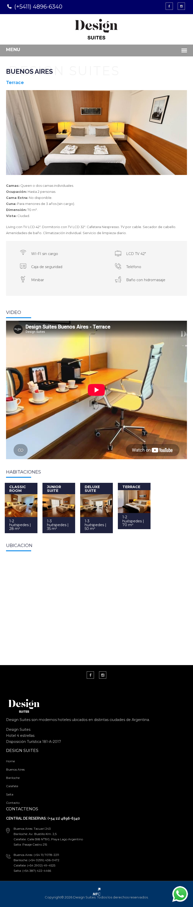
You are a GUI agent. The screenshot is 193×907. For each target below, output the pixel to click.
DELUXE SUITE (92, 489)
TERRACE (131, 487)
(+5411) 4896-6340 (38, 6)
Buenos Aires (15, 769)
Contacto (13, 803)
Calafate (12, 786)
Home (10, 761)
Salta (9, 794)
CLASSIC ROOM (17, 489)
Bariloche (13, 778)
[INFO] (21, 505)
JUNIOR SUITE (54, 489)
